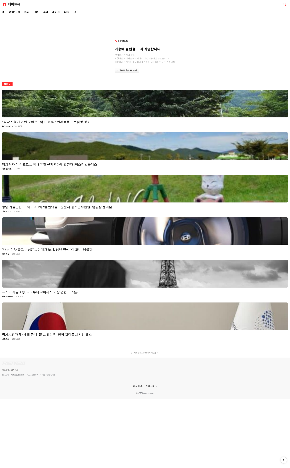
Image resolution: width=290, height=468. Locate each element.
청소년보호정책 (32, 375)
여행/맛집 (14, 12)
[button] (283, 460)
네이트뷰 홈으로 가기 (127, 70)
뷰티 (26, 12)
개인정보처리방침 (17, 375)
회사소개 (5, 375)
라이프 (56, 12)
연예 (36, 12)
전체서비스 (151, 386)
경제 (45, 12)
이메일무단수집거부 (47, 375)
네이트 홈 (138, 386)
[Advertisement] (145, 26)
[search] (284, 4)
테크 (66, 12)
